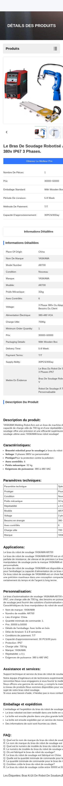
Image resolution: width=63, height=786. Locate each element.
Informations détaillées (38, 231)
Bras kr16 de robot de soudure (41, 775)
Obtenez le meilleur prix (39, 161)
